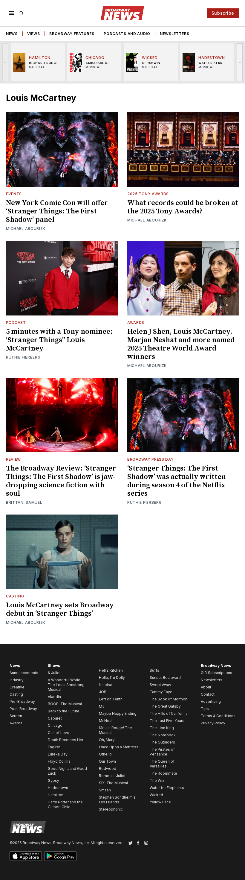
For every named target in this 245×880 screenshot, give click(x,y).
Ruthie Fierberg (23, 357)
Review (13, 459)
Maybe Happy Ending (118, 713)
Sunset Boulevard (165, 677)
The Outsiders (162, 742)
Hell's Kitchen (111, 670)
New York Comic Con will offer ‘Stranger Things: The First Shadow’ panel (57, 211)
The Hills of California (169, 713)
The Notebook (163, 735)
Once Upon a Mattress (118, 747)
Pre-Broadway (22, 701)
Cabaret (55, 718)
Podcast (16, 322)
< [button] (5, 62)
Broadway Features (71, 33)
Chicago (55, 725)
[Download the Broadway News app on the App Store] (26, 856)
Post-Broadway (23, 708)
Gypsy (53, 780)
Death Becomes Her (65, 740)
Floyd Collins (59, 761)
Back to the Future (63, 711)
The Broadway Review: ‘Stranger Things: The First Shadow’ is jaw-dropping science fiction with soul (61, 481)
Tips (205, 708)
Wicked (156, 795)
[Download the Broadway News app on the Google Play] (60, 856)
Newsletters (174, 33)
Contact (208, 694)
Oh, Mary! (107, 740)
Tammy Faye (161, 692)
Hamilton (55, 795)
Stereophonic (111, 809)
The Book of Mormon (168, 699)
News (12, 33)
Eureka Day (58, 754)
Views (33, 33)
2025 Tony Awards (148, 194)
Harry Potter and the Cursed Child (65, 804)
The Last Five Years (167, 720)
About (206, 687)
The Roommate (163, 773)
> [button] (239, 62)
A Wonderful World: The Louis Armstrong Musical (66, 685)
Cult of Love (58, 732)
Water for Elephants (167, 787)
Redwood (107, 768)
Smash (105, 790)
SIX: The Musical (113, 783)
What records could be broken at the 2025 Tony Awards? (182, 207)
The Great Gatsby (165, 706)
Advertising (211, 701)
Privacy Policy (213, 723)
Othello (105, 754)
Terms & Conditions (218, 716)
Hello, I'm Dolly (112, 677)
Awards (135, 322)
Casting (15, 596)
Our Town (107, 761)
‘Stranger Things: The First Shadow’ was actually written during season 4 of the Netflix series (176, 481)
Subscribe (223, 13)
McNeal (105, 720)
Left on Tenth (110, 699)
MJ (101, 706)
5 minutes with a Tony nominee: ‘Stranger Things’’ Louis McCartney (59, 340)
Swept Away (160, 684)
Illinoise (105, 684)
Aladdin (54, 696)
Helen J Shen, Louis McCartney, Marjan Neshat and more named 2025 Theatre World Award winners (181, 344)
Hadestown (58, 787)
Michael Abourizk (25, 228)
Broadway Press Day (150, 459)
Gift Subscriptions (216, 672)
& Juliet (54, 672)
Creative (17, 687)
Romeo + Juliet (112, 775)
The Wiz (157, 780)
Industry (17, 680)
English (54, 747)
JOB (102, 692)
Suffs (154, 670)
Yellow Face (160, 802)
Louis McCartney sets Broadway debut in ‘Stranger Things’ (60, 609)
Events (14, 194)
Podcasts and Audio (127, 33)
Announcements (24, 672)
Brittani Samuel (24, 502)
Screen (16, 716)
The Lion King (162, 728)
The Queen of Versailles (162, 763)
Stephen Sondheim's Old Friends (117, 799)
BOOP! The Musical (65, 704)
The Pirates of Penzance (162, 751)
